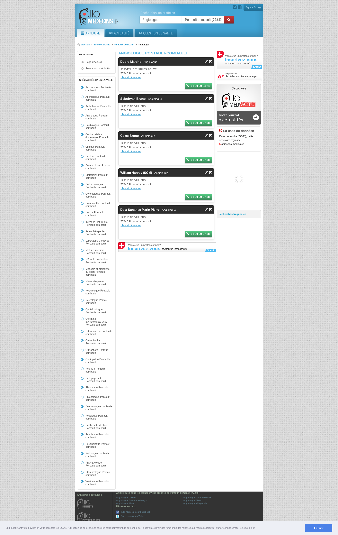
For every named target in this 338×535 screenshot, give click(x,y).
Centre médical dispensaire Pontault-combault (97, 137)
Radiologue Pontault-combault (97, 455)
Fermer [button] (318, 528)
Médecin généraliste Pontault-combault (96, 261)
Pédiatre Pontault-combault (95, 370)
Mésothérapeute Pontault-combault (95, 283)
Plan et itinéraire (130, 77)
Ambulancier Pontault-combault (98, 108)
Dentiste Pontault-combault (95, 158)
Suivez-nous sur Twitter (133, 516)
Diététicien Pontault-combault (96, 176)
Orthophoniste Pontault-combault (95, 342)
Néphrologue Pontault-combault (98, 292)
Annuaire (92, 33)
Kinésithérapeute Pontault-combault (95, 233)
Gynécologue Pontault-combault (98, 195)
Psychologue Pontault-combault (98, 445)
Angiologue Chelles (126, 497)
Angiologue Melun (125, 503)
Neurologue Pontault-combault (97, 301)
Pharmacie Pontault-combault (97, 389)
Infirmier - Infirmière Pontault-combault (96, 223)
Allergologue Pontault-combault (97, 98)
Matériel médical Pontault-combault (95, 251)
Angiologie (143, 44)
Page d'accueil (93, 61)
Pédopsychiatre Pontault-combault (95, 380)
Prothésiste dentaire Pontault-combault (96, 426)
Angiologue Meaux (193, 500)
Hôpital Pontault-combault (94, 214)
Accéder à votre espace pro (242, 75)
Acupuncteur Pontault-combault (98, 89)
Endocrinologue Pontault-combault (95, 186)
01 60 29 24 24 (200, 86)
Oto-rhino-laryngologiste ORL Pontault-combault (96, 321)
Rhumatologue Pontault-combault (95, 464)
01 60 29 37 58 (200, 123)
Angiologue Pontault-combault (97, 117)
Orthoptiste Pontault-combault (97, 351)
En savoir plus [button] (247, 528)
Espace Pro (251, 7)
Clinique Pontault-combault (95, 148)
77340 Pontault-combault (136, 73)
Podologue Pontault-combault (96, 417)
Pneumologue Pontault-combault (98, 408)
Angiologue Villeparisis (195, 503)
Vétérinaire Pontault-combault (97, 483)
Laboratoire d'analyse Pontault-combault (97, 242)
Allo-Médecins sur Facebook (135, 512)
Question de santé (158, 33)
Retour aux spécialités (98, 68)
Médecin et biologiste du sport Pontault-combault (97, 271)
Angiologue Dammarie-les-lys (131, 500)
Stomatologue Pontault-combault (98, 473)
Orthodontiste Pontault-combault (98, 333)
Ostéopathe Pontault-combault (97, 361)
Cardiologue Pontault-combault (97, 126)
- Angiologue (138, 61)
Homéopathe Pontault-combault (98, 205)
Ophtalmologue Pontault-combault (95, 311)
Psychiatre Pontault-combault (97, 436)
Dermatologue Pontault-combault (98, 167)
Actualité (121, 33)
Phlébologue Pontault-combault (97, 398)
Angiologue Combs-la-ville (197, 497)
